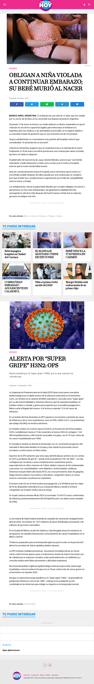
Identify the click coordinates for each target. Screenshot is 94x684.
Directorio (27, 675)
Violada (59, 216)
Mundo (48, 675)
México (42, 675)
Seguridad (54, 675)
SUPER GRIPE (30, 604)
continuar (33, 216)
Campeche (35, 675)
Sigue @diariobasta (11, 650)
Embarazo (42, 216)
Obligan (51, 216)
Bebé (26, 216)
